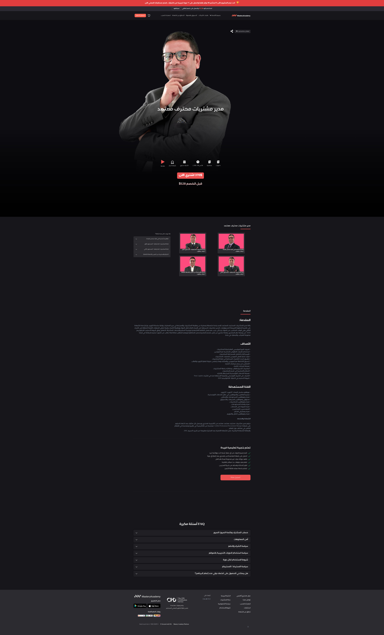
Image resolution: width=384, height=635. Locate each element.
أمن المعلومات (241, 540)
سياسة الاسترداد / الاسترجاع (235, 567)
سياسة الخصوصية (224, 604)
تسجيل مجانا (235, 477)
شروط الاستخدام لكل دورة (235, 560)
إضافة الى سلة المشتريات (243, 31)
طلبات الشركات (203, 15)
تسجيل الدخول (140, 15)
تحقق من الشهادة (244, 612)
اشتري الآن (190, 175)
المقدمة (246, 297)
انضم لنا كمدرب (166, 15)
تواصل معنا (246, 600)
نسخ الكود (177, 8)
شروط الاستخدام (224, 608)
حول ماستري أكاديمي (243, 596)
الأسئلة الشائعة (234, 297)
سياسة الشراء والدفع (238, 546)
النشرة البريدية (225, 596)
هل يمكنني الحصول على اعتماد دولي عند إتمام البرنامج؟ (221, 574)
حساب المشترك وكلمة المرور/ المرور (230, 533)
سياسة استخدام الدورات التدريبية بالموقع (228, 553)
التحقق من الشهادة (178, 15)
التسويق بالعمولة (191, 15)
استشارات (247, 608)
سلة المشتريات (225, 600)
